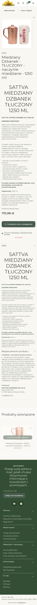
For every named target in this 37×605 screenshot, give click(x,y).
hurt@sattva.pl (7, 395)
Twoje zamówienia (11, 533)
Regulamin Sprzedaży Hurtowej (17, 519)
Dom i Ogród (26, 10)
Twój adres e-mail (10, 491)
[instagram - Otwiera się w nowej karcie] (21, 503)
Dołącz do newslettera (14, 496)
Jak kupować (9, 570)
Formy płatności (10, 550)
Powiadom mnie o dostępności (19, 224)
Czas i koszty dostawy (12, 553)
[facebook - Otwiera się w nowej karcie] (14, 503)
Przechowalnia (9, 539)
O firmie (6, 584)
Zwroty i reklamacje (12, 516)
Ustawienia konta (10, 536)
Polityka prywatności (12, 567)
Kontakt (6, 581)
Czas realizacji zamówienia (14, 556)
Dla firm (6, 587)
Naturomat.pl (9, 10)
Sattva (4, 53)
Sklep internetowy (16, 602)
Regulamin (8, 522)
